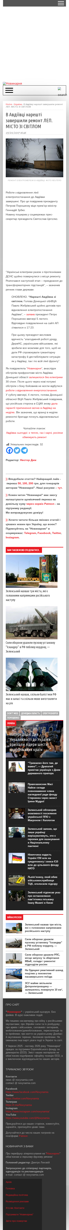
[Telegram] (24, 450)
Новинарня (34, 368)
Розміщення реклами (17, 1201)
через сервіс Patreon (40, 503)
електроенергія (50, 713)
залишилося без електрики (45, 377)
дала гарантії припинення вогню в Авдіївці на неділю (32, 408)
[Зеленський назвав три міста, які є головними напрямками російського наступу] (32, 586)
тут (60, 487)
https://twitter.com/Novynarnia (22, 1098)
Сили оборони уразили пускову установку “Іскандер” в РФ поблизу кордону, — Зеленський (30, 647)
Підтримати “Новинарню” (19, 1214)
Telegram (30, 533)
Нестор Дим (28, 460)
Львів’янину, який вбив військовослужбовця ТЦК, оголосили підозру (43, 880)
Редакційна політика (17, 1195)
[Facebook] (9, 450)
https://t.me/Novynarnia (19, 1105)
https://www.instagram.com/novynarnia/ (27, 1111)
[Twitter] (17, 450)
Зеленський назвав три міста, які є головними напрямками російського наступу (28, 595)
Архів (9, 1182)
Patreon (23, 1136)
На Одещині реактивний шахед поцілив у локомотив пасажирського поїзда (44, 973)
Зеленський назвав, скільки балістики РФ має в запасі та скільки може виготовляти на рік (31, 699)
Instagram (12, 537)
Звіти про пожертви (16, 1221)
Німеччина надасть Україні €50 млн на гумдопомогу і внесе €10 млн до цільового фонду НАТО (43, 861)
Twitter (56, 533)
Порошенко (13, 717)
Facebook (44, 533)
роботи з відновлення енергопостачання (31, 390)
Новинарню (52, 1153)
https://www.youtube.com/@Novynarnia (27, 1118)
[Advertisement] (34, 44)
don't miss (12, 713)
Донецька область (30, 713)
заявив (30, 314)
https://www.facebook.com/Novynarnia (27, 1092)
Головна (10, 1188)
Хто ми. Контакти (15, 1208)
